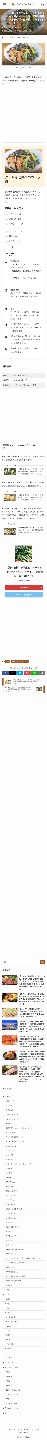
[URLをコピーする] (41, 673)
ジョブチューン (11, 1146)
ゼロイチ (9, 1168)
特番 (7, 1290)
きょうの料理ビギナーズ (14, 1137)
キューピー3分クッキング (15, 1141)
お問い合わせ (23, 1432)
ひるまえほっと (11, 1218)
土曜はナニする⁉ (11, 1191)
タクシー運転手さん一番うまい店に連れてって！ (23, 1258)
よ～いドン (10, 1240)
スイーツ (9, 1357)
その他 (8, 1339)
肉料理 (8, 1299)
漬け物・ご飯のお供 (13, 1390)
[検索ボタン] (42, 4)
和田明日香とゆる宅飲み (14, 1249)
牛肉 (8, 1308)
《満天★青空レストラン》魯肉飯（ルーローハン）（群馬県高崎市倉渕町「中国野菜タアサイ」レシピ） (30, 531)
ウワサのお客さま (12, 1114)
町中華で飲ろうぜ (12, 1272)
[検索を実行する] (42, 962)
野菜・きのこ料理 (12, 1321)
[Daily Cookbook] (23, 4)
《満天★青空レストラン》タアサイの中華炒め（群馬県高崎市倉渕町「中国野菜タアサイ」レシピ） (30, 471)
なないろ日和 (10, 1195)
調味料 (8, 1372)
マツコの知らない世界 (13, 1281)
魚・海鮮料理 (10, 1317)
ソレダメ (9, 1173)
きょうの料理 (10, 1132)
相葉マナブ (10, 1101)
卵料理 (9, 1348)
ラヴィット (10, 1245)
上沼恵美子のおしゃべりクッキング (18, 1128)
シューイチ (10, 1155)
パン (7, 1353)
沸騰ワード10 (10, 1267)
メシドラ (9, 1285)
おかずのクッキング (13, 1119)
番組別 (7, 1096)
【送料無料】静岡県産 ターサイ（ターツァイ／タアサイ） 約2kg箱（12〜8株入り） (24, 571)
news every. (10, 1200)
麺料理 (8, 1335)
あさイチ (9, 1105)
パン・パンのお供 (12, 1394)
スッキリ (9, 1159)
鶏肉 (7, 27)
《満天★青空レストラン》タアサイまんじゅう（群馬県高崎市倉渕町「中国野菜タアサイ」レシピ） (30, 497)
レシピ (7, 1294)
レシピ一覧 (9, 1362)
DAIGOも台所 (10, 1182)
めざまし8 (9, 1231)
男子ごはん (10, 1186)
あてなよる (10, 1110)
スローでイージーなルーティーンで (18, 1164)
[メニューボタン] (4, 4)
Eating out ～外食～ (12, 1408)
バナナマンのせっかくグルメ (16, 1263)
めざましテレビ (11, 1236)
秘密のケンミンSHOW (14, 1209)
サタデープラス (11, 1150)
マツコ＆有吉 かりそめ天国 (15, 1276)
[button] (5, 673)
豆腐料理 (10, 1344)
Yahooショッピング (24, 595)
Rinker (28, 580)
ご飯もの (9, 1326)
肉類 (7, 1399)
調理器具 (9, 1376)
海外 (6, 1413)
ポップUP (9, 1222)
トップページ (10, 1430)
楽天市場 (24, 587)
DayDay (8, 1177)
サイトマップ (20, 1430)
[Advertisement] (23, 112)
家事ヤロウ (10, 1123)
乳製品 (8, 1381)
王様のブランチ (11, 1254)
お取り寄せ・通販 (11, 1367)
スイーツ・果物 (11, 1403)
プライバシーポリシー (33, 1430)
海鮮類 (8, 1385)
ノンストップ (10, 1204)
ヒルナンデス (10, 1213)
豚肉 (8, 1304)
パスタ (8, 1331)
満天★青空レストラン (19, 27)
